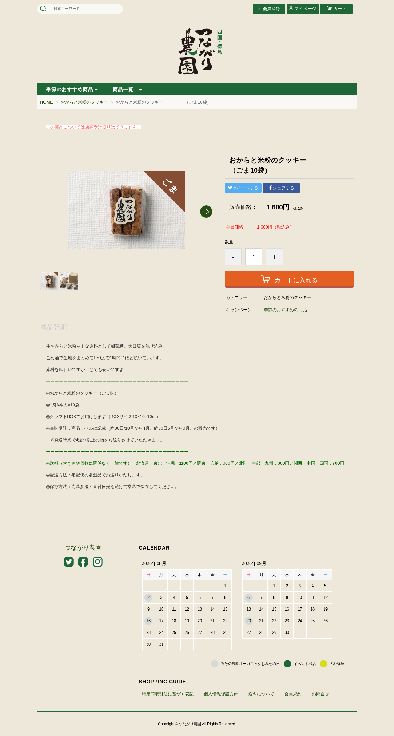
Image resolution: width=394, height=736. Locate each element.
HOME (46, 102)
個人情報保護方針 (221, 694)
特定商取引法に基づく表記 (168, 694)
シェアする (283, 187)
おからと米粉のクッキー (84, 102)
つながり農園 (83, 547)
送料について (261, 694)
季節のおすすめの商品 (285, 309)
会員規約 (293, 694)
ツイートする (245, 187)
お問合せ (320, 694)
